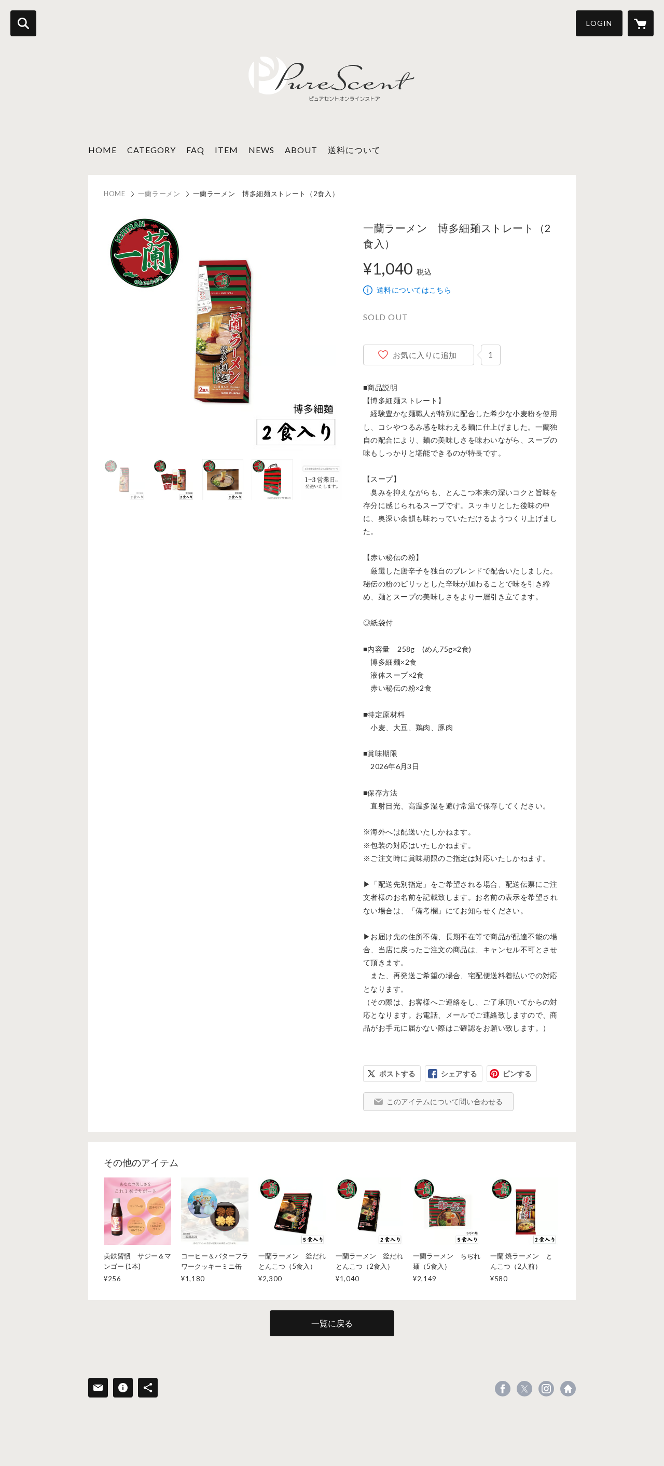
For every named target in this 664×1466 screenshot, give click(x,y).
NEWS (261, 150)
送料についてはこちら (414, 289)
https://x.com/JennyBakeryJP (524, 1388)
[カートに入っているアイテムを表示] (641, 23)
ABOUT (301, 150)
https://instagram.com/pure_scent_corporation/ (546, 1388)
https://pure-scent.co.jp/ (568, 1388)
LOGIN (599, 23)
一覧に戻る (332, 1323)
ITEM (226, 150)
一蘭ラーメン (159, 193)
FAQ (195, 150)
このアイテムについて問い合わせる (444, 1101)
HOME (102, 150)
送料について (354, 150)
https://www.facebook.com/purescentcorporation (502, 1388)
